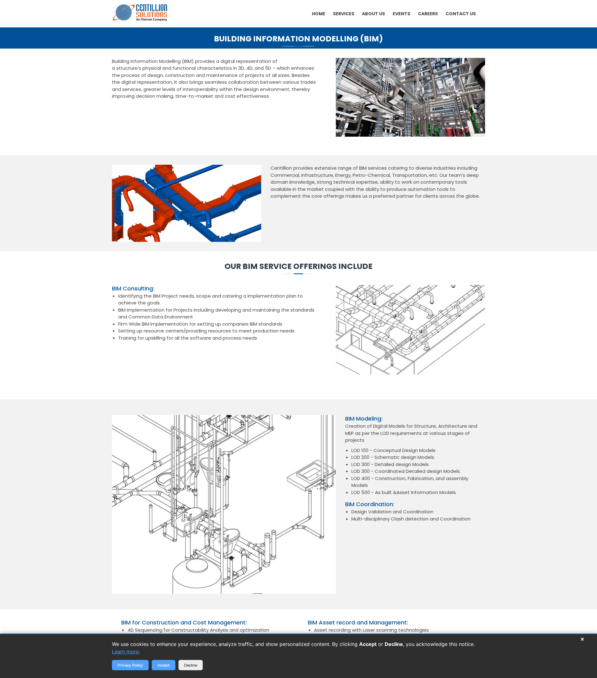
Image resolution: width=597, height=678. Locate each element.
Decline (190, 665)
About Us (373, 14)
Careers (428, 14)
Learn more (125, 651)
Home (318, 14)
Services (343, 14)
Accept (163, 665)
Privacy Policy (130, 665)
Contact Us (461, 14)
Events (401, 14)
